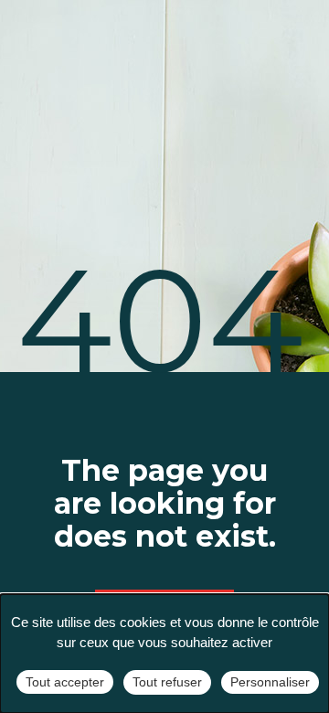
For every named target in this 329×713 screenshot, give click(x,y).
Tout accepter (65, 682)
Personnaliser (270, 682)
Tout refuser (167, 682)
